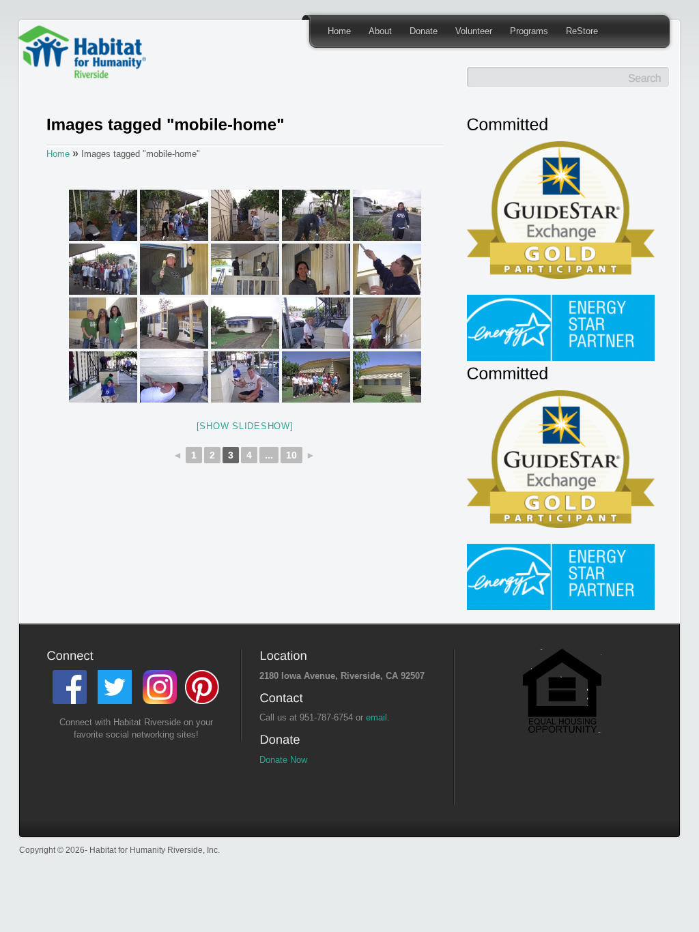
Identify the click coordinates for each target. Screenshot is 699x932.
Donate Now (283, 760)
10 (291, 455)
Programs (529, 31)
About (380, 31)
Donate (424, 31)
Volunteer (473, 31)
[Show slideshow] (245, 426)
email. (378, 717)
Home (339, 31)
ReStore (582, 31)
